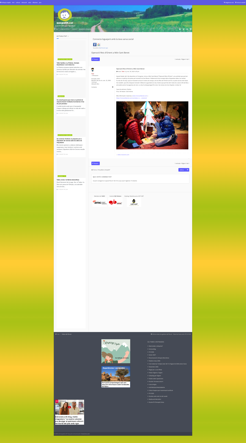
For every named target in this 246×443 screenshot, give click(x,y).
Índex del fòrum (66, 334)
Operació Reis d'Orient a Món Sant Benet (110, 52)
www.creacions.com (123, 155)
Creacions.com (85, 434)
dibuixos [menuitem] (35, 2)
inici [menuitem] (13, 2)
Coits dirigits (152, 384)
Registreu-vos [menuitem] (230, 2)
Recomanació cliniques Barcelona (159, 358)
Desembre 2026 (153, 367)
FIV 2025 (151, 393)
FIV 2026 (151, 352)
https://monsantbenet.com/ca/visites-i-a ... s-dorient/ (131, 98)
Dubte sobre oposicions (156, 378)
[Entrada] (117, 71)
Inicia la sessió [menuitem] (241, 2)
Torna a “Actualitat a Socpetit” (101, 170)
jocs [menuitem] (40, 2)
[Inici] (65, 18)
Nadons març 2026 (154, 361)
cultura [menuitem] (18, 2)
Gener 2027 (152, 355)
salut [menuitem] (29, 2)
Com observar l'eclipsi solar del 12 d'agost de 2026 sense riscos (168, 364)
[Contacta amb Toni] (112, 87)
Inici (58, 334)
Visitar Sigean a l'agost (155, 373)
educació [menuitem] (24, 2)
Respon (96, 59)
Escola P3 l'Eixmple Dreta (156, 402)
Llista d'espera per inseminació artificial (161, 390)
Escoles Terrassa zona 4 (156, 381)
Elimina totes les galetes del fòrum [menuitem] (162, 334)
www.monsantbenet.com (140, 96)
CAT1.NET (141, 196)
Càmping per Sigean (155, 375)
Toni (92, 74)
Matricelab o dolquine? (156, 346)
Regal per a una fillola (155, 370)
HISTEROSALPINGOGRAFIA (157, 387)
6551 (98, 79)
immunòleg (152, 349)
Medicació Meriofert (155, 399)
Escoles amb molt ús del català (158, 396)
